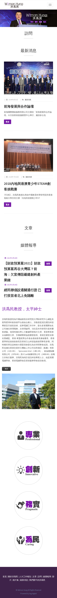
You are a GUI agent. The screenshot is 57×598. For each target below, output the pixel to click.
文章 (34, 576)
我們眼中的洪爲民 (37, 580)
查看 (48, 263)
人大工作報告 (25, 576)
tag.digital (33, 593)
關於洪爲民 (13, 576)
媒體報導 (47, 576)
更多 (7, 122)
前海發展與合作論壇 (19, 106)
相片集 (16, 580)
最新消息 (28, 100)
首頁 (5, 576)
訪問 (40, 576)
